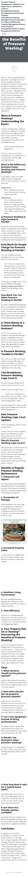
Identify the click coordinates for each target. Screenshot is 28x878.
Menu (3, 34)
